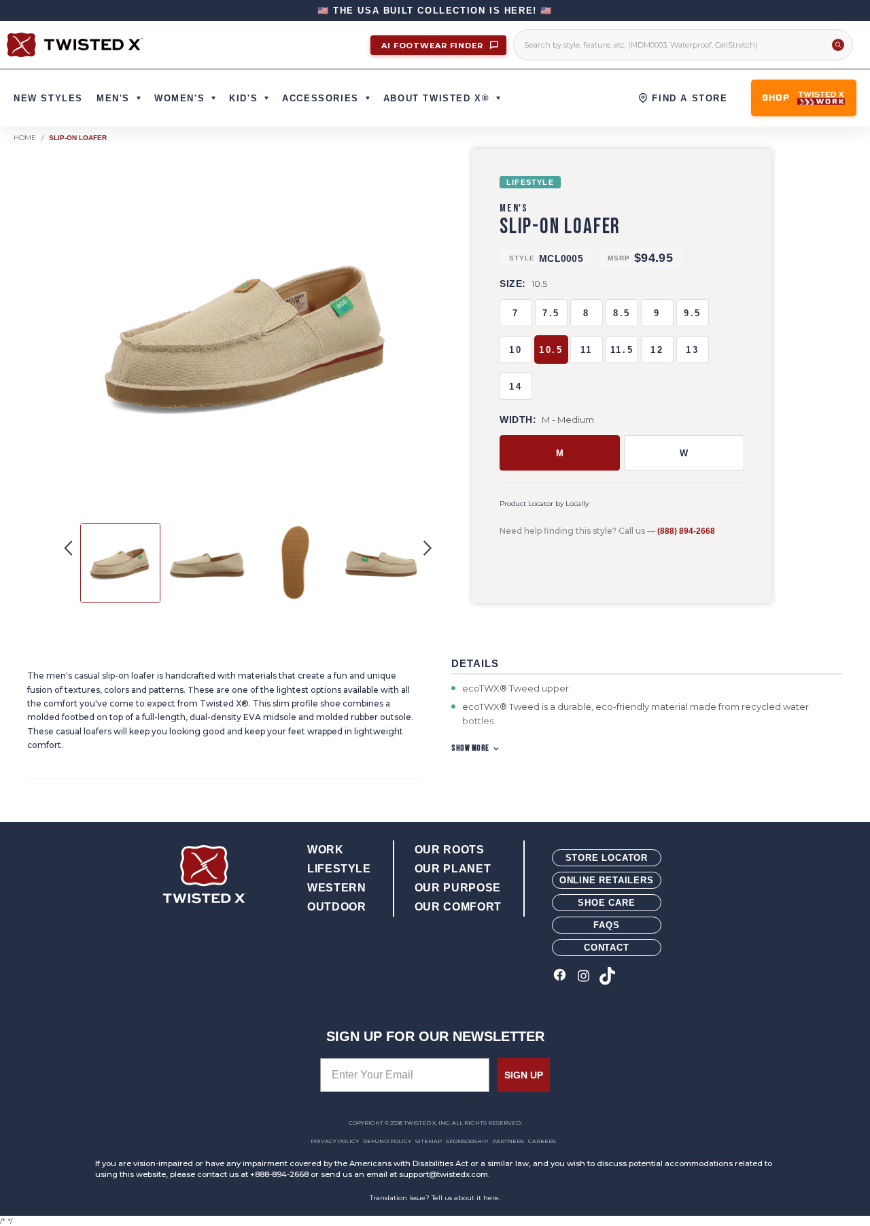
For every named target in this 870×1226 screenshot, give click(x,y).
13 (692, 350)
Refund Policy (387, 1141)
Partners (508, 1141)
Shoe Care (606, 903)
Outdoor (336, 907)
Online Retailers (606, 880)
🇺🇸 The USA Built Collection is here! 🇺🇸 (435, 10)
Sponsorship (467, 1141)
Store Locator (607, 858)
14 (515, 386)
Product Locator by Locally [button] (544, 503)
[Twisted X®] (75, 45)
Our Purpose (458, 887)
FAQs (606, 925)
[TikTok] (607, 977)
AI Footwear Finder (433, 45)
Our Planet (453, 868)
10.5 (551, 350)
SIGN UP (523, 1075)
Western (336, 887)
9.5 (692, 313)
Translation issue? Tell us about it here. (435, 1197)
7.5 (551, 313)
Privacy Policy (335, 1141)
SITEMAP (428, 1141)
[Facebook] (560, 977)
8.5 (622, 313)
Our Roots (450, 849)
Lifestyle (339, 868)
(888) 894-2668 (686, 531)
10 (515, 350)
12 (656, 350)
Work (325, 849)
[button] (427, 548)
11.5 (621, 350)
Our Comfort (458, 907)
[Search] (838, 44)
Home (25, 137)
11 (586, 350)
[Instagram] (583, 977)
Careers (542, 1141)
